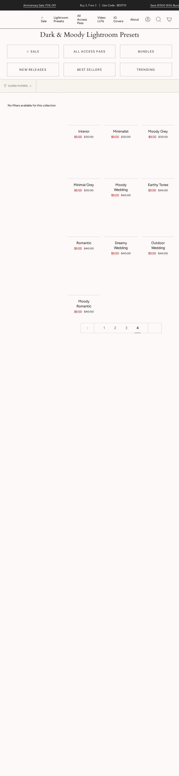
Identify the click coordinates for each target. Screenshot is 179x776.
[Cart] (169, 19)
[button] (62, 19)
